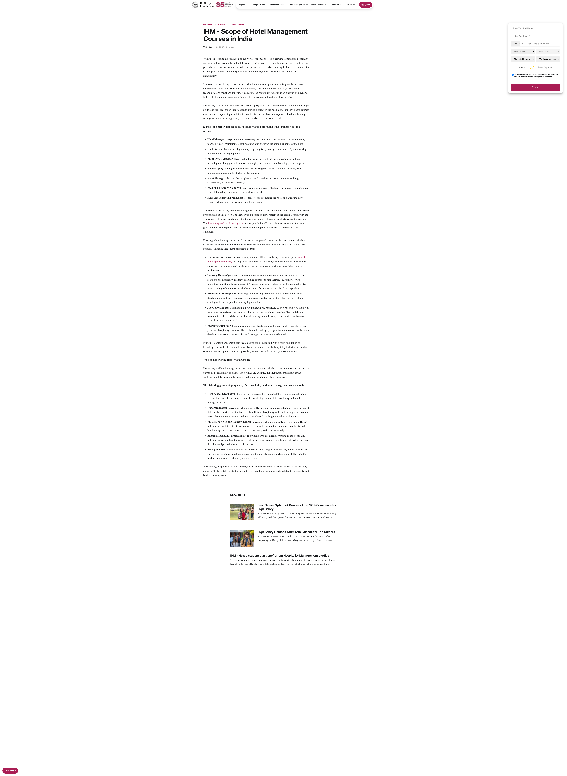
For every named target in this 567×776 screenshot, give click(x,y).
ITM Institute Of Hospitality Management (224, 24)
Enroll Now (10, 770)
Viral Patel (207, 47)
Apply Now (365, 5)
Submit (535, 87)
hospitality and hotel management (226, 223)
